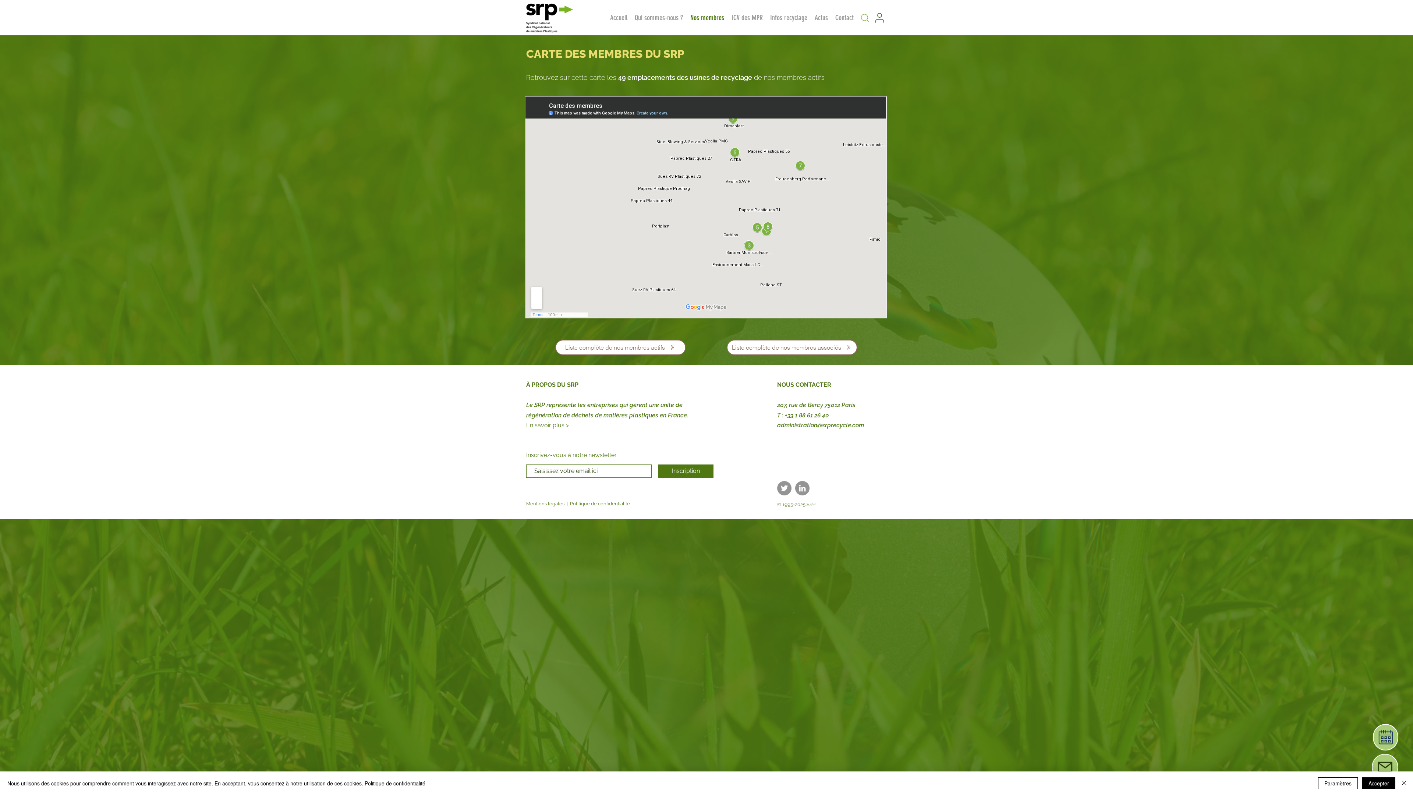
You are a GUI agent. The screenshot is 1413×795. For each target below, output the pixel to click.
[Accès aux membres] (879, 17)
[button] (864, 17)
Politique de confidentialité (600, 503)
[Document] (1385, 737)
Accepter (1378, 783)
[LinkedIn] (802, 488)
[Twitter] (784, 488)
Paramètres (1338, 783)
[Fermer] (1404, 783)
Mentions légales (545, 503)
